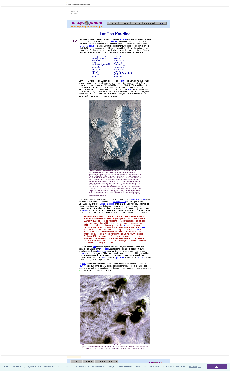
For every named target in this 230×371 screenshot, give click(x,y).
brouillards (101, 251)
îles (129, 89)
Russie (82, 42)
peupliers (120, 257)
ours (82, 266)
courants (82, 253)
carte (125, 225)
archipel (123, 39)
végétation (104, 249)
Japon (136, 230)
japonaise (113, 42)
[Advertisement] (126, 12)
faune (84, 264)
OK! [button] (216, 367)
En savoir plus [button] (195, 367)
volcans (85, 210)
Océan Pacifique (87, 46)
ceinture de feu (119, 202)
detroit (123, 81)
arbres (103, 257)
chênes (140, 257)
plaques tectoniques (137, 200)
